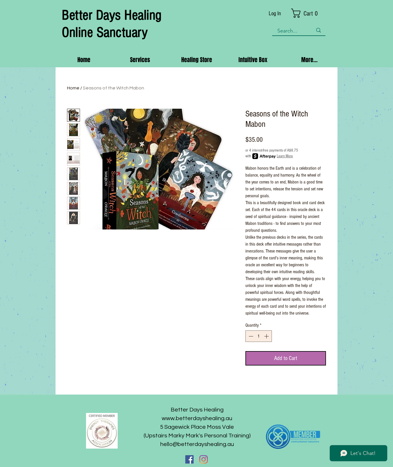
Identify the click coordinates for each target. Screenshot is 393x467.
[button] (308, 13)
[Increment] (267, 336)
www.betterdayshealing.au (197, 418)
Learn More (285, 156)
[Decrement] (250, 336)
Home (73, 88)
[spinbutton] (258, 336)
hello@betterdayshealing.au (197, 444)
